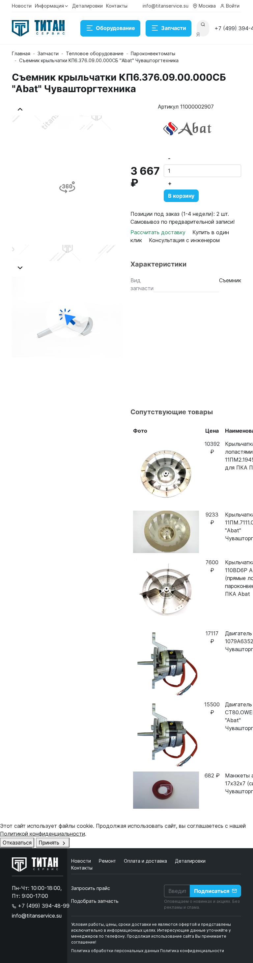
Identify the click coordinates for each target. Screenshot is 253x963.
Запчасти (173, 28)
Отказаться (17, 842)
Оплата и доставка (146, 861)
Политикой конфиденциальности (42, 833)
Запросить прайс (90, 888)
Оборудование (115, 28)
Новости (22, 6)
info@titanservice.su (165, 6)
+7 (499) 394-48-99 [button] (43, 905)
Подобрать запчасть (95, 901)
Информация (49, 6)
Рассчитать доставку (158, 232)
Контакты (116, 6)
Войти (232, 6)
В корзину (181, 195)
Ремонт (108, 861)
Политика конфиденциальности (192, 950)
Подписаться (211, 891)
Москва (207, 6)
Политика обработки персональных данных (115, 950)
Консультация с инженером (184, 240)
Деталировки (87, 6)
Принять (50, 842)
